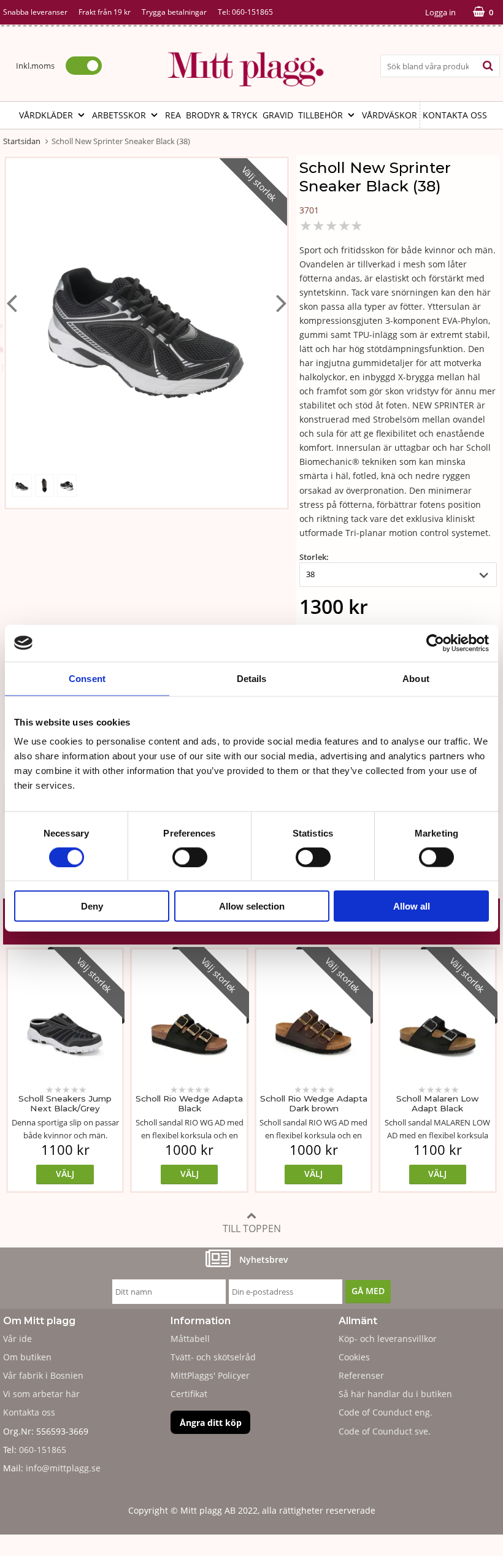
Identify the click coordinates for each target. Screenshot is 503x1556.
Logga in (440, 12)
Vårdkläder (46, 115)
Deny (92, 906)
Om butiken (27, 1357)
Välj (65, 1173)
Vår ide (17, 1338)
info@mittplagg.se (63, 1468)
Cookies (354, 1357)
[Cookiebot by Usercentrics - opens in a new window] (435, 643)
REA (173, 115)
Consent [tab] (87, 678)
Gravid (278, 115)
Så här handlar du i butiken (395, 1394)
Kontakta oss (455, 115)
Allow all (411, 906)
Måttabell (190, 1338)
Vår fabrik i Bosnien (43, 1375)
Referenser (361, 1375)
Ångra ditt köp (211, 1422)
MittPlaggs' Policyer (210, 1375)
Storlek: (314, 556)
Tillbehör (320, 115)
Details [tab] (252, 678)
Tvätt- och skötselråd (213, 1357)
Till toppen (252, 1228)
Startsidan (21, 141)
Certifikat (189, 1394)
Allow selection (252, 906)
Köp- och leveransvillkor (388, 1338)
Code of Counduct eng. (385, 1412)
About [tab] (415, 678)
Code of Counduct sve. (385, 1431)
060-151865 (252, 12)
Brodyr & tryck (222, 115)
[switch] (189, 857)
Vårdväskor (389, 115)
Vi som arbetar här (41, 1394)
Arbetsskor (119, 115)
